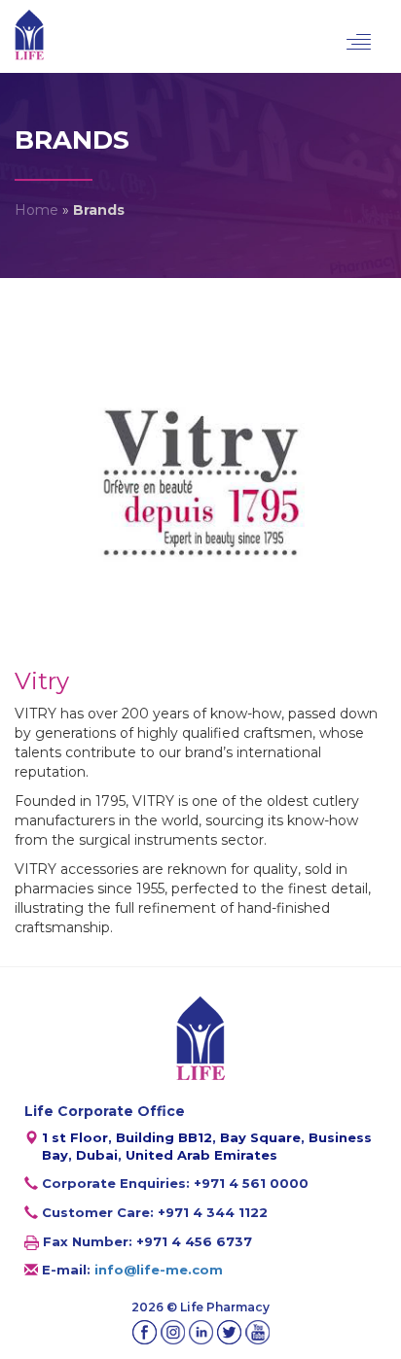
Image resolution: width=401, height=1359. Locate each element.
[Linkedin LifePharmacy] (201, 1332)
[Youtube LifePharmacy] (257, 1332)
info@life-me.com (158, 1269)
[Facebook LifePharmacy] (144, 1332)
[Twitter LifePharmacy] (229, 1332)
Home (36, 210)
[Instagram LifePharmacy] (173, 1332)
